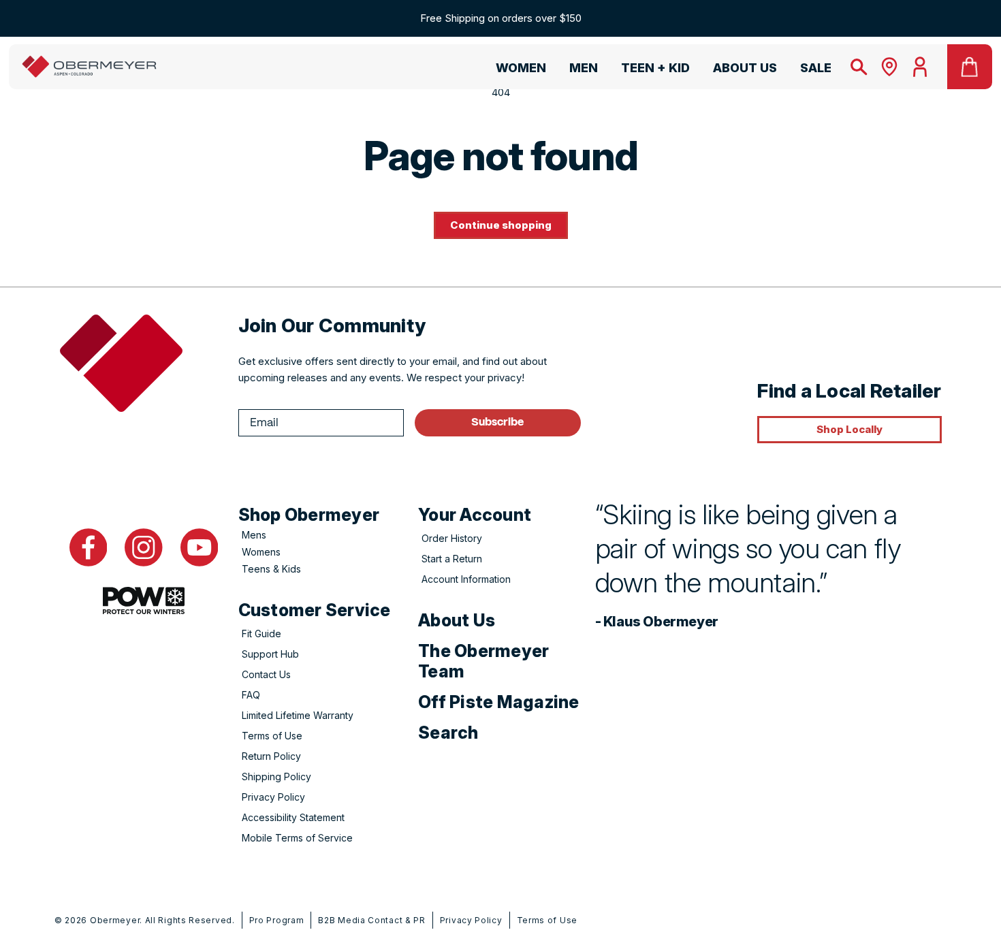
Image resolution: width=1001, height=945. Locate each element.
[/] (89, 66)
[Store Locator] (889, 66)
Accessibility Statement (293, 817)
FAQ (251, 695)
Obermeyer (115, 920)
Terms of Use (272, 735)
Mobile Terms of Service (297, 838)
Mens (254, 535)
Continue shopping (501, 225)
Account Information (466, 579)
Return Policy (271, 756)
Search (448, 732)
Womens (261, 552)
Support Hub (270, 654)
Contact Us (266, 674)
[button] (515, 70)
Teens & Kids (271, 569)
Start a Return (452, 558)
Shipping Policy (276, 776)
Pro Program (276, 920)
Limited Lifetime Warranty (297, 715)
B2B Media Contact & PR (371, 920)
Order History (452, 538)
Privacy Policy (273, 797)
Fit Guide (261, 633)
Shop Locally (849, 429)
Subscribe (497, 422)
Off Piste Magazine (498, 702)
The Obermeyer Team (483, 661)
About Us (456, 620)
